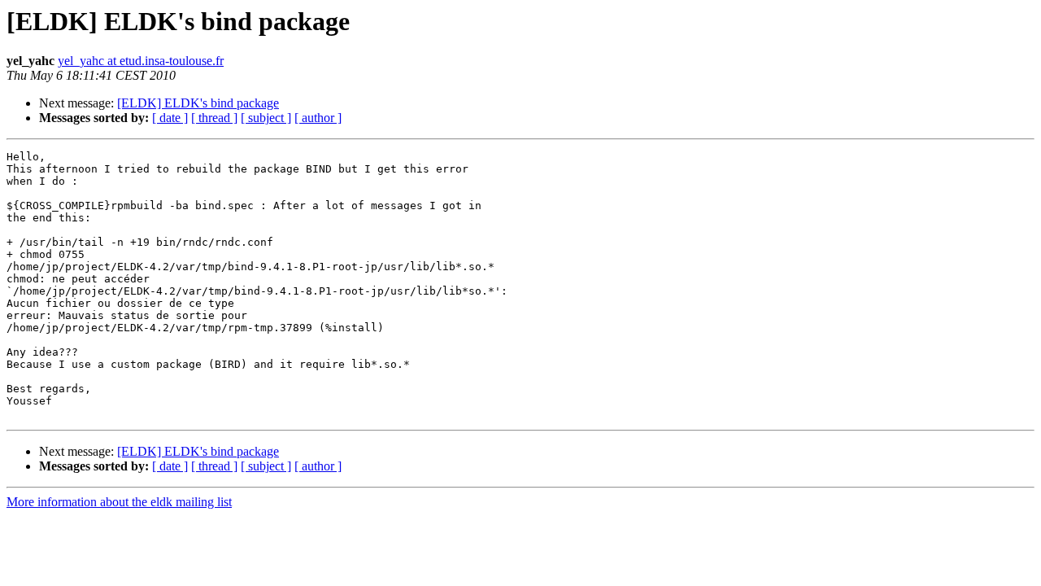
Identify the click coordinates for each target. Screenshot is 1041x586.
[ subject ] (266, 118)
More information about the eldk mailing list (119, 502)
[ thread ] (214, 118)
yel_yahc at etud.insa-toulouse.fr (141, 61)
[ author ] (318, 118)
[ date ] (170, 118)
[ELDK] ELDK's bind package (198, 103)
